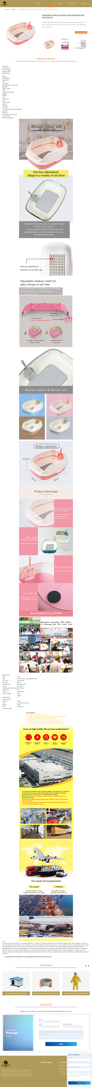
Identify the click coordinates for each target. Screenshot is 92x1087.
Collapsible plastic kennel (12, 957)
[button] (85, 965)
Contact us (72, 4)
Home (38, 4)
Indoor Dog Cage (25, 957)
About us (85, 4)
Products (49, 4)
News (60, 4)
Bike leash (33, 957)
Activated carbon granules (43, 957)
